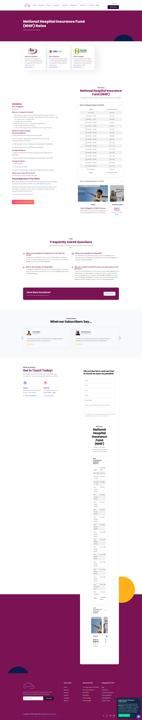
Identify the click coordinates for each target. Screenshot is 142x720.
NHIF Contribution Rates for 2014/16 (92, 181)
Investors (91, 5)
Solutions (66, 698)
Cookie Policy (57, 716)
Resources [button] (73, 5)
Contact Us (105, 690)
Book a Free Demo (124, 715)
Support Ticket (106, 700)
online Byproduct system (43, 184)
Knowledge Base (106, 698)
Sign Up (66, 700)
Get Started (113, 7)
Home (34, 5)
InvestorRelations (107, 695)
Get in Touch (109, 293)
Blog (97, 5)
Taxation (93, 204)
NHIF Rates (86, 695)
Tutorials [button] (82, 5)
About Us (66, 690)
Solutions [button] (56, 5)
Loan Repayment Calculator (91, 687)
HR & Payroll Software (117, 204)
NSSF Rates (86, 700)
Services (66, 692)
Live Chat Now (49, 395)
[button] (120, 338)
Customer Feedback (107, 692)
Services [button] (41, 5)
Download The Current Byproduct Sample (24, 197)
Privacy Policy (40, 716)
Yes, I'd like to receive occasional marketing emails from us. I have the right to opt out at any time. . (100, 415)
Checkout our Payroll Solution (23, 202)
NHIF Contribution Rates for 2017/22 (92, 105)
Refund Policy (48, 716)
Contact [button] (64, 5)
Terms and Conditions (29, 716)
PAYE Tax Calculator (88, 690)
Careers (66, 695)
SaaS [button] (48, 5)
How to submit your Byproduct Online (22, 194)
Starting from (117, 213)
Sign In (114, 3)
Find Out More (29, 67)
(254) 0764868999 (30, 395)
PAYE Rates (86, 692)
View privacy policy (103, 416)
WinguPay (27, 59)
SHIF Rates (86, 698)
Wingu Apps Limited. (51, 714)
